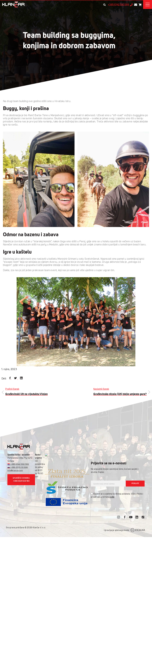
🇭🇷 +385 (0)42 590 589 (18, 464)
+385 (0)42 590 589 (118, 5)
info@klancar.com (15, 471)
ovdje (112, 497)
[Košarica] (140, 4)
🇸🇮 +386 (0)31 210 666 (17, 467)
